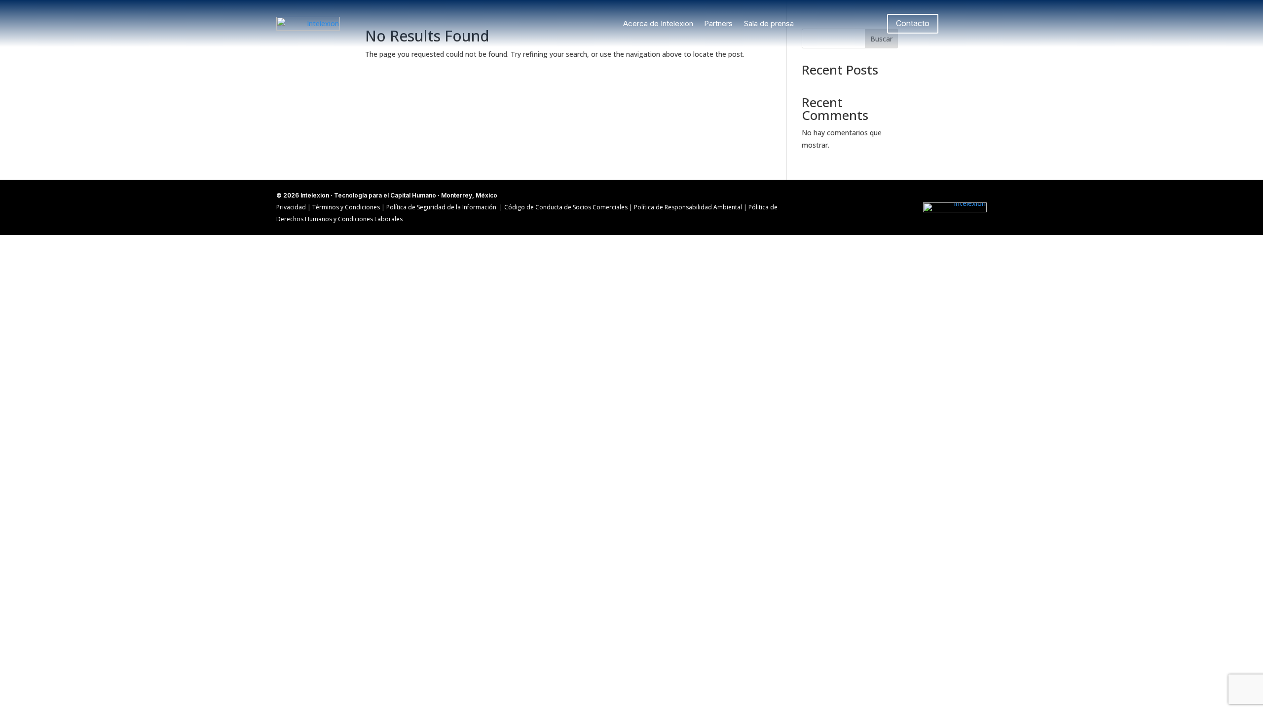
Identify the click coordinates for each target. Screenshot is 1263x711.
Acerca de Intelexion (658, 23)
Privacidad (291, 207)
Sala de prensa (768, 23)
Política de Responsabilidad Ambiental (688, 207)
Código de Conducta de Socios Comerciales (566, 207)
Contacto (912, 23)
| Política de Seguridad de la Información (438, 207)
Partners (718, 23)
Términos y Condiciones (346, 207)
